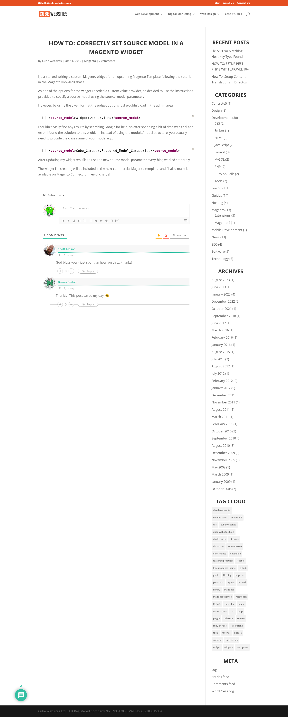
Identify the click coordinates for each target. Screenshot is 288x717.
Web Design (208, 14)
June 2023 (219, 287)
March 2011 (220, 417)
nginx (241, 604)
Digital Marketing (179, 14)
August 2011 (221, 409)
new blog (230, 604)
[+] (117, 220)
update (238, 632)
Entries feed (220, 677)
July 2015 (218, 359)
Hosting (217, 203)
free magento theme (224, 568)
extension (235, 553)
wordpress (242, 647)
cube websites (228, 524)
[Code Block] (101, 221)
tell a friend (237, 625)
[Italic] (68, 221)
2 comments (107, 61)
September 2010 (224, 438)
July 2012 (218, 373)
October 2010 (222, 431)
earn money (219, 553)
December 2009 (223, 453)
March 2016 (220, 330)
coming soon (220, 517)
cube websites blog (223, 531)
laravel (242, 582)
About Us (228, 3)
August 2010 (221, 445)
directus (234, 539)
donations (218, 546)
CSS (217, 123)
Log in (216, 669)
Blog (217, 3)
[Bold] (63, 221)
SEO (214, 244)
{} (111, 220)
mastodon (241, 596)
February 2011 (222, 424)
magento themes (222, 596)
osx (233, 611)
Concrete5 (219, 103)
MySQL (220, 159)
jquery (231, 582)
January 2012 (221, 388)
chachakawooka (222, 510)
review (241, 618)
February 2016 (222, 337)
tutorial (226, 632)
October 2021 (222, 309)
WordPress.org (223, 691)
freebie (241, 560)
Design (217, 110)
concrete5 (236, 517)
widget (216, 647)
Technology (220, 259)
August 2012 (221, 366)
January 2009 (221, 481)
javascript (218, 582)
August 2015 (221, 352)
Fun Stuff (218, 188)
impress (239, 575)
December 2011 (223, 395)
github (243, 568)
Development (222, 118)
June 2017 (219, 323)
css (215, 524)
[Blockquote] (96, 221)
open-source (220, 611)
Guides (217, 195)
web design (232, 640)
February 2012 (222, 381)
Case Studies (233, 14)
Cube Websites (52, 61)
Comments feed (223, 684)
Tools (219, 181)
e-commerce (235, 546)
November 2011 (223, 402)
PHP (218, 167)
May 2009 (219, 467)
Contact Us (243, 3)
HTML (219, 138)
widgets (228, 647)
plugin (216, 618)
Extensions (223, 215)
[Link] (107, 221)
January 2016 (221, 345)
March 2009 (220, 474)
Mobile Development (227, 230)
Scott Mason (67, 249)
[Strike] (79, 221)
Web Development (147, 14)
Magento (90, 61)
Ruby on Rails (224, 174)
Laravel (220, 152)
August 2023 (221, 280)
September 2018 (224, 316)
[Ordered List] (85, 221)
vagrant (217, 640)
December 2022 (223, 301)
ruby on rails (220, 625)
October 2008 (222, 489)
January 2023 (221, 294)
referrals (228, 618)
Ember (219, 130)
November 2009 (223, 460)
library (216, 589)
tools (215, 632)
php (240, 611)
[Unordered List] (90, 221)
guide (216, 575)
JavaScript (222, 145)
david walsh (219, 539)
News (216, 237)
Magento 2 (222, 223)
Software (218, 251)
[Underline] (74, 221)
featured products (223, 560)
